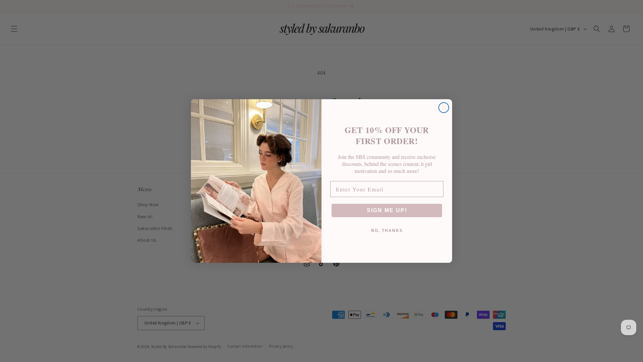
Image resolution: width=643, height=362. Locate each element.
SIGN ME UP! (387, 210)
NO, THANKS (387, 230)
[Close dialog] (444, 108)
